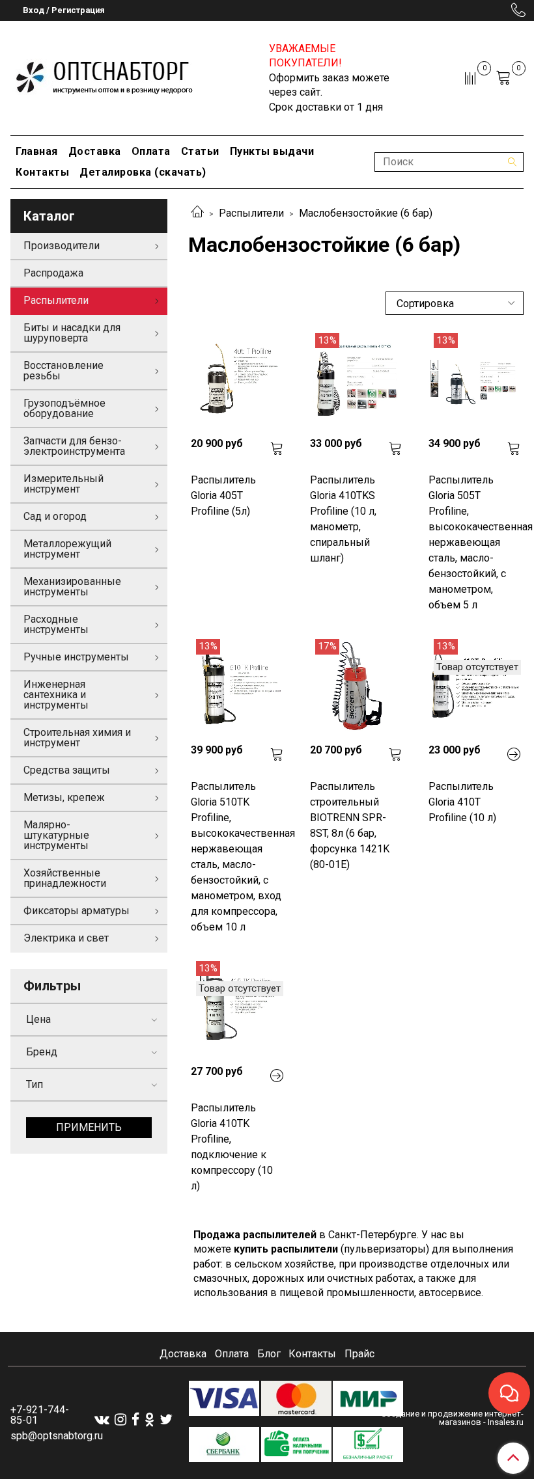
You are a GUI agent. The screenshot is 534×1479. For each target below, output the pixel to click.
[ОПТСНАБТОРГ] (104, 75)
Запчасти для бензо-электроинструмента (74, 446)
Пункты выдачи (272, 151)
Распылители (251, 213)
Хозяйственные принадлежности (64, 878)
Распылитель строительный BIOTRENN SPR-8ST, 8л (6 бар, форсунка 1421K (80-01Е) (349, 825)
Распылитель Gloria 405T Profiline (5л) (223, 495)
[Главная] (197, 213)
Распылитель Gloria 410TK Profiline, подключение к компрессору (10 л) (232, 1147)
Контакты (42, 172)
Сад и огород (55, 516)
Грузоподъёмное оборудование (64, 408)
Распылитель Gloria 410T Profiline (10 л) (462, 802)
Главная (37, 151)
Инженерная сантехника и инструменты (56, 694)
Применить (89, 1127)
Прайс (359, 1354)
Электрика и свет (66, 938)
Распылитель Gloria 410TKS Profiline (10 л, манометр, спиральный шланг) (343, 519)
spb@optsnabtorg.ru (56, 1436)
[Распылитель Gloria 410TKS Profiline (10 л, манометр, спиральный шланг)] (356, 379)
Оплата (151, 151)
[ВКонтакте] (101, 1419)
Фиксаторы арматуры (76, 910)
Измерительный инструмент (63, 483)
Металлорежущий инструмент (67, 548)
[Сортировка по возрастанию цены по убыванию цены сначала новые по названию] (455, 303)
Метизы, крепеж (64, 797)
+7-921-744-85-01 (39, 1415)
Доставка (94, 151)
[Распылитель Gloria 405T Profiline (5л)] (237, 379)
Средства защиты (66, 770)
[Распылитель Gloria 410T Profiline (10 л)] (475, 685)
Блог (269, 1354)
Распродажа (53, 273)
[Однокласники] (149, 1419)
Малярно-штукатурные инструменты (56, 835)
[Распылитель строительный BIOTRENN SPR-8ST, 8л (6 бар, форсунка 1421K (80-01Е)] (356, 685)
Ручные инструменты (76, 657)
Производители (61, 245)
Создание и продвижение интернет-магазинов (452, 1418)
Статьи (200, 151)
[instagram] (120, 1419)
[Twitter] (166, 1419)
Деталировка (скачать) (142, 172)
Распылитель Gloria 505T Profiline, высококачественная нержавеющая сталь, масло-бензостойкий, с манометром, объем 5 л (475, 542)
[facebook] (135, 1419)
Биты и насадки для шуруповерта (71, 332)
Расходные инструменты (56, 624)
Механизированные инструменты (72, 586)
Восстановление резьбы (63, 370)
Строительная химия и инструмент (77, 737)
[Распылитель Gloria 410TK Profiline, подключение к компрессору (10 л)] (237, 1007)
